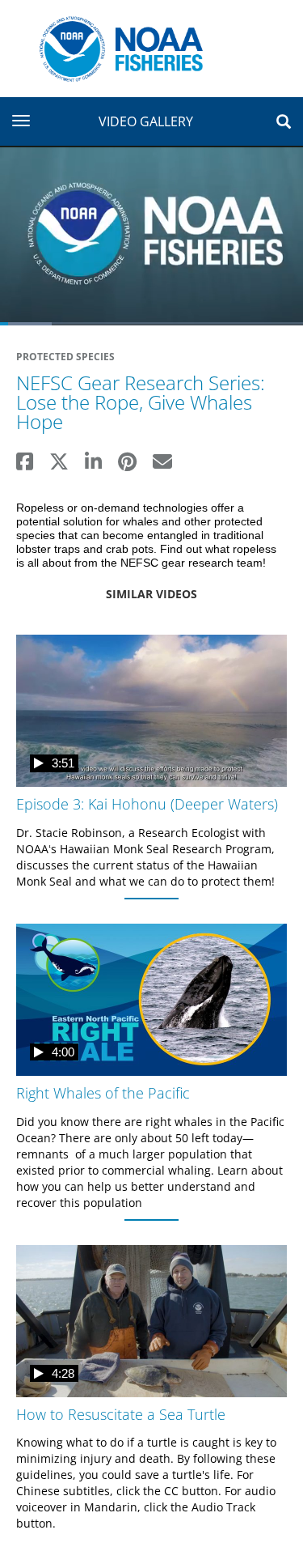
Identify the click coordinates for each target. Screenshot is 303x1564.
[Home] (115, 47)
